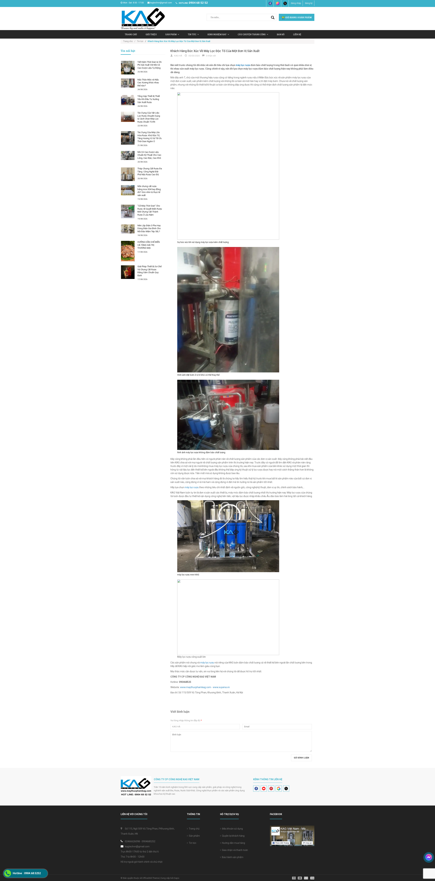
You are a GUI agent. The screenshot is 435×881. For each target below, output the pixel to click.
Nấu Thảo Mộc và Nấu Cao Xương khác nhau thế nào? (148, 82)
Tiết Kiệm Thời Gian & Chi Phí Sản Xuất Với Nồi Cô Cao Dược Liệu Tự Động (149, 65)
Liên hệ (297, 34)
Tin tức (192, 843)
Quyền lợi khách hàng (233, 835)
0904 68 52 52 (198, 2)
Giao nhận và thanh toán (234, 850)
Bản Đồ (280, 34)
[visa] (303, 878)
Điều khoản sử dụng (232, 828)
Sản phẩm (194, 835)
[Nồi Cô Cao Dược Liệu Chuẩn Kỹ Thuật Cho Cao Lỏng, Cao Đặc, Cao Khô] (128, 155)
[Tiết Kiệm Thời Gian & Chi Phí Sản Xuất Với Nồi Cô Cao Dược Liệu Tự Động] (128, 68)
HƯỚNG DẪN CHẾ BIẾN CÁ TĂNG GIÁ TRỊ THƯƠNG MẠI (148, 245)
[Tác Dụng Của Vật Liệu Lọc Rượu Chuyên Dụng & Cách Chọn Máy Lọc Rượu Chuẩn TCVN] (128, 116)
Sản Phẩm (171, 34)
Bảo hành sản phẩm (232, 857)
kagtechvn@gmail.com (161, 3)
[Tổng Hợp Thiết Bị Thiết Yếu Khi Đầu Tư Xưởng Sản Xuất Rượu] (128, 100)
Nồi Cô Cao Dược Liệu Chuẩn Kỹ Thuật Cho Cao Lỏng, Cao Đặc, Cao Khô (149, 155)
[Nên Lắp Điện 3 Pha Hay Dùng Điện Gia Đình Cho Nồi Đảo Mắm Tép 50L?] (128, 229)
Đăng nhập (296, 3)
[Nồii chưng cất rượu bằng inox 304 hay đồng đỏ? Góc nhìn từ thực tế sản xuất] (128, 190)
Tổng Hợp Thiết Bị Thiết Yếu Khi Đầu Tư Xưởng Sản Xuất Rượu (148, 99)
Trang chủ (193, 828)
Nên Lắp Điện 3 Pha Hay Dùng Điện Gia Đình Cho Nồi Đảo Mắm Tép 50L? (149, 228)
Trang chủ (131, 34)
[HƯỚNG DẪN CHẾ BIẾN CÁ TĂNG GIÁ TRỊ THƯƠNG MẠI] (128, 251)
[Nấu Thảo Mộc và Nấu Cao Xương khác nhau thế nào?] (128, 83)
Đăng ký (308, 3)
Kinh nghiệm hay (217, 34)
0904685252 (148, 841)
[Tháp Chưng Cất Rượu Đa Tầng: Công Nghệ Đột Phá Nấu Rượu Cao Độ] (128, 174)
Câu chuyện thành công (252, 34)
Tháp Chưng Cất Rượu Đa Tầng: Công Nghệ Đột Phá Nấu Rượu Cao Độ (149, 171)
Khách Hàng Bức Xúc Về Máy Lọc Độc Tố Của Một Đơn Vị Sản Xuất (214, 51)
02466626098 (132, 841)
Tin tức (192, 34)
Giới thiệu (151, 34)
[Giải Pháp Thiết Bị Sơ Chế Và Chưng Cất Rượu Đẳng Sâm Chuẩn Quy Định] (128, 272)
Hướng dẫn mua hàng (233, 843)
